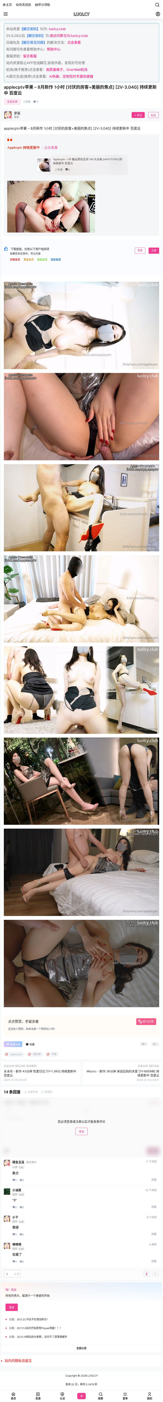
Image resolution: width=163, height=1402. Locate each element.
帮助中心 (53, 49)
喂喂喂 (16, 1244)
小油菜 (16, 1190)
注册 (153, 250)
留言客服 (30, 56)
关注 (139, 115)
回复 (154, 1179)
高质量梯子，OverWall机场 (66, 69)
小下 (15, 1217)
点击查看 (74, 42)
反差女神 (12, 101)
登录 (140, 250)
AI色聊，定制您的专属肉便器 (71, 76)
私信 (153, 115)
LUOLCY (92, 1375)
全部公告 (81, 1348)
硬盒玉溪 (18, 1162)
